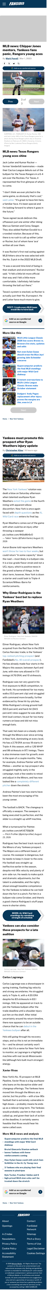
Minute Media (17, 1264)
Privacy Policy (9, 1243)
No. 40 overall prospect (27, 659)
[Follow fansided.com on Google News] (40, 321)
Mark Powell (12, 58)
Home (5, 419)
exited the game (22, 501)
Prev (10, 101)
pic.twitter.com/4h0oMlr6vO (18, 534)
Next (36, 101)
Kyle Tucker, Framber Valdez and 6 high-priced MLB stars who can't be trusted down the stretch (21, 1178)
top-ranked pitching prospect (18, 656)
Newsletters (8, 1239)
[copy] (18, 63)
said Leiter (8, 200)
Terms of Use (34, 1243)
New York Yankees (17, 419)
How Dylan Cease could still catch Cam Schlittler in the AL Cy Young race (23, 1161)
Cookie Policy (9, 1248)
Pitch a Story (34, 1239)
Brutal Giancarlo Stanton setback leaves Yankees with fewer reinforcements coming (21, 1152)
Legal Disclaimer (36, 1248)
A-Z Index (7, 1234)
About (5, 1221)
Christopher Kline (14, 450)
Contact (31, 1221)
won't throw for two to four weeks (21, 551)
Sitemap (31, 1234)
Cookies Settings (36, 1253)
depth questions (23, 512)
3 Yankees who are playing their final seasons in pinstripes (22, 1169)
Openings (7, 1225)
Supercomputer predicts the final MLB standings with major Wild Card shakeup (23, 1142)
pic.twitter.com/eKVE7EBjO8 (18, 830)
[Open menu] (4, 3)
